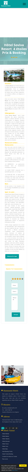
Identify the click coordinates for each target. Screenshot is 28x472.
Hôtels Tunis (5, 446)
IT (9, 428)
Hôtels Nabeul (5, 436)
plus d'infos (15, 470)
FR (3, 428)
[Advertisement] (14, 23)
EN (6, 428)
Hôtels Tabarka (5, 438)
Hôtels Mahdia (5, 433)
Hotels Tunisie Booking (7, 454)
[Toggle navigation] (24, 4)
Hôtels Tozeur (5, 443)
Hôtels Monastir (6, 441)
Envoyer (16, 314)
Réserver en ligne (12, 256)
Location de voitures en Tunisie (9, 456)
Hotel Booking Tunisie (7, 451)
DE (16, 428)
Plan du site (5, 459)
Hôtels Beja (5, 448)
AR (13, 428)
